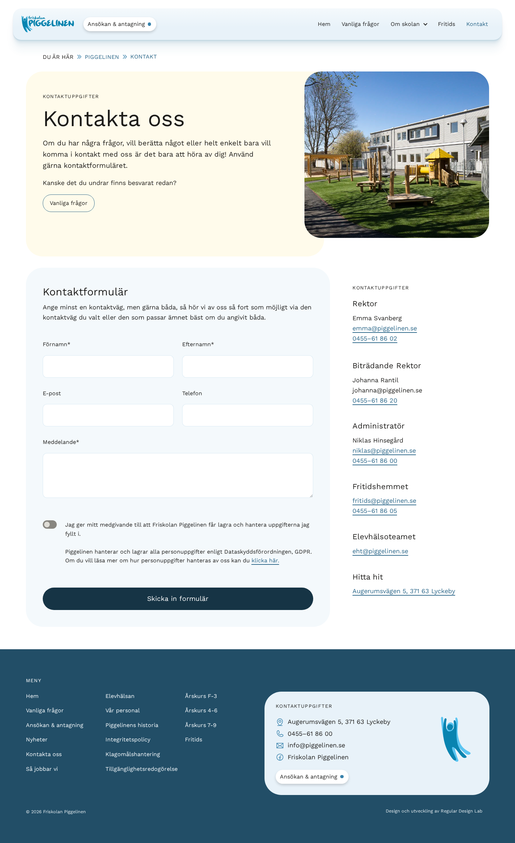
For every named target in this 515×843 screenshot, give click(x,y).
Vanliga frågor (360, 24)
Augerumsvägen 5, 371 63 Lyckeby (403, 591)
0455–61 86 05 (374, 510)
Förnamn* (56, 344)
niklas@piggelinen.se (384, 450)
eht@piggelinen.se (380, 551)
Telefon (192, 393)
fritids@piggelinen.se (384, 500)
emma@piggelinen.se (384, 328)
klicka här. (265, 560)
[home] (47, 24)
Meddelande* (61, 442)
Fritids (446, 24)
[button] (408, 24)
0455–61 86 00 (374, 460)
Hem (324, 24)
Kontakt (477, 24)
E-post (52, 393)
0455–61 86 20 (374, 400)
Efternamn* (198, 344)
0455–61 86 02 (374, 338)
